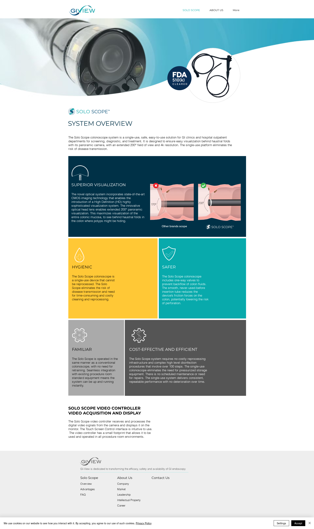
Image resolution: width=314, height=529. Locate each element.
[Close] (309, 523)
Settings (281, 523)
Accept (298, 523)
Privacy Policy (144, 523)
